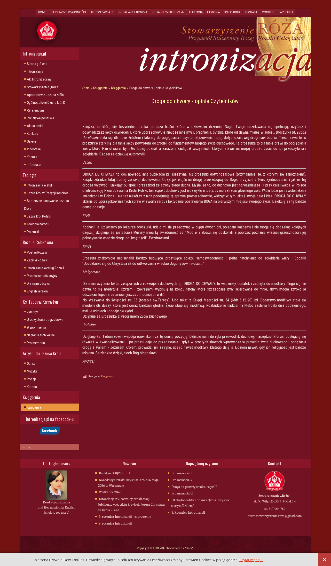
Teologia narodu (38, 224)
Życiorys (33, 312)
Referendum (35, 110)
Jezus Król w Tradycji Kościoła (48, 193)
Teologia (196, 12)
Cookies (268, 12)
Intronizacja (35, 71)
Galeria (31, 141)
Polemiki (33, 232)
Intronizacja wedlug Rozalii (45, 268)
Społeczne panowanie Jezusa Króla (46, 204)
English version (37, 291)
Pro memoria (36, 343)
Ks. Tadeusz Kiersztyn (168, 12)
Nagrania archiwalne (41, 335)
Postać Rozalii (37, 252)
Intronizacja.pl (102, 12)
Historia (213, 12)
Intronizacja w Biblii (40, 185)
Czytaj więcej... (251, 560)
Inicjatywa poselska (40, 118)
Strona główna (37, 64)
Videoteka (34, 149)
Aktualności (35, 126)
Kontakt (251, 12)
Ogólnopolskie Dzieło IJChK (46, 103)
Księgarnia (232, 12)
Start (85, 88)
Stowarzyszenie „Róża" (43, 87)
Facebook (286, 12)
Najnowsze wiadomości (68, 12)
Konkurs (32, 134)
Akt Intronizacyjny (39, 79)
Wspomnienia (36, 327)
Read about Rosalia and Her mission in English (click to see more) (56, 507)
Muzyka (32, 371)
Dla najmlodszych (39, 283)
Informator (34, 165)
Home (42, 12)
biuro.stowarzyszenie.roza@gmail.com (275, 516)
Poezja (32, 379)
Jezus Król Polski (39, 216)
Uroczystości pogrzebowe (45, 320)
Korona (32, 387)
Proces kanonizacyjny (42, 276)
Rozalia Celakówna (132, 12)
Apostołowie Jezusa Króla (45, 95)
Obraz (31, 363)
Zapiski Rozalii (37, 260)
